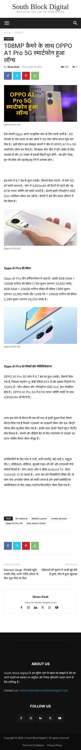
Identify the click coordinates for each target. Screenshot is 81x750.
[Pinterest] (26, 76)
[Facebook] (8, 76)
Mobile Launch (39, 518)
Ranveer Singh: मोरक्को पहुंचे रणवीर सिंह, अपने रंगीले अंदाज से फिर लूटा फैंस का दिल (21, 574)
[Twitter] (17, 76)
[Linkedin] (37, 607)
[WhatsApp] (35, 76)
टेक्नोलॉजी (18, 32)
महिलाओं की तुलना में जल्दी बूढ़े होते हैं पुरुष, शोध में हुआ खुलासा (59, 572)
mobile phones (59, 518)
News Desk (13, 66)
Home (7, 32)
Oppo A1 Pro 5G (14, 523)
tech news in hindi (36, 523)
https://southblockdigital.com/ (40, 602)
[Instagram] (30, 607)
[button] (75, 23)
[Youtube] (58, 607)
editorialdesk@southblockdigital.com (43, 690)
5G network (21, 518)
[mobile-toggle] (6, 23)
